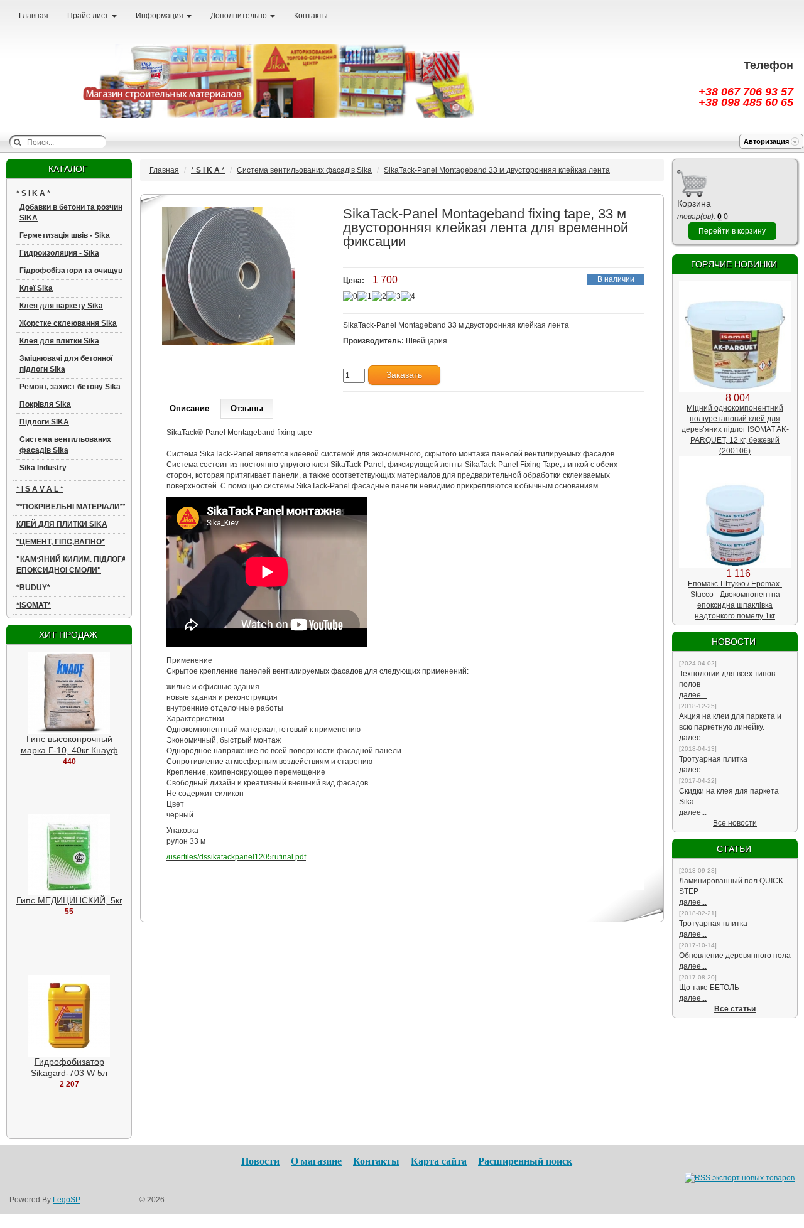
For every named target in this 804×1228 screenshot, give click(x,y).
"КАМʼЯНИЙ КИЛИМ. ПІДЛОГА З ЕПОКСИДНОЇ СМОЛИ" (75, 564)
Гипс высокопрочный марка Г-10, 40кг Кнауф (69, 744)
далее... (693, 695)
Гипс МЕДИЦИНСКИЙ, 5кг (69, 900)
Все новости (735, 823)
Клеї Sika (36, 288)
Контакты (311, 15)
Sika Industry (43, 467)
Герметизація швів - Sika (64, 235)
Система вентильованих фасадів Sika (65, 445)
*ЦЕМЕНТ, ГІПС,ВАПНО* (60, 541)
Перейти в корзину (732, 231)
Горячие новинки (734, 264)
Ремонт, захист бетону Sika (70, 386)
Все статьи (735, 1008)
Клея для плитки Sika (59, 341)
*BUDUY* (33, 587)
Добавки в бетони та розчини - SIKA (75, 212)
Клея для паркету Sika (61, 305)
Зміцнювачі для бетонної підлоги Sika (65, 364)
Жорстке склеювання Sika (68, 323)
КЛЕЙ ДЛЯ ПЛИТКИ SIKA (61, 524)
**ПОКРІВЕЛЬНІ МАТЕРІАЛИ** (71, 506)
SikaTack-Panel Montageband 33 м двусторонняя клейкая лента (497, 170)
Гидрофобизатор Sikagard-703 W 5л (69, 1067)
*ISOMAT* (33, 605)
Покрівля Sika (45, 404)
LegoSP (66, 1199)
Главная (33, 15)
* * (33, 193)
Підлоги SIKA (44, 421)
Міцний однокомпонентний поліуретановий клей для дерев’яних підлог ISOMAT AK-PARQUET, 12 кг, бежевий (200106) (735, 429)
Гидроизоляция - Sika (59, 253)
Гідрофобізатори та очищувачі (76, 270)
